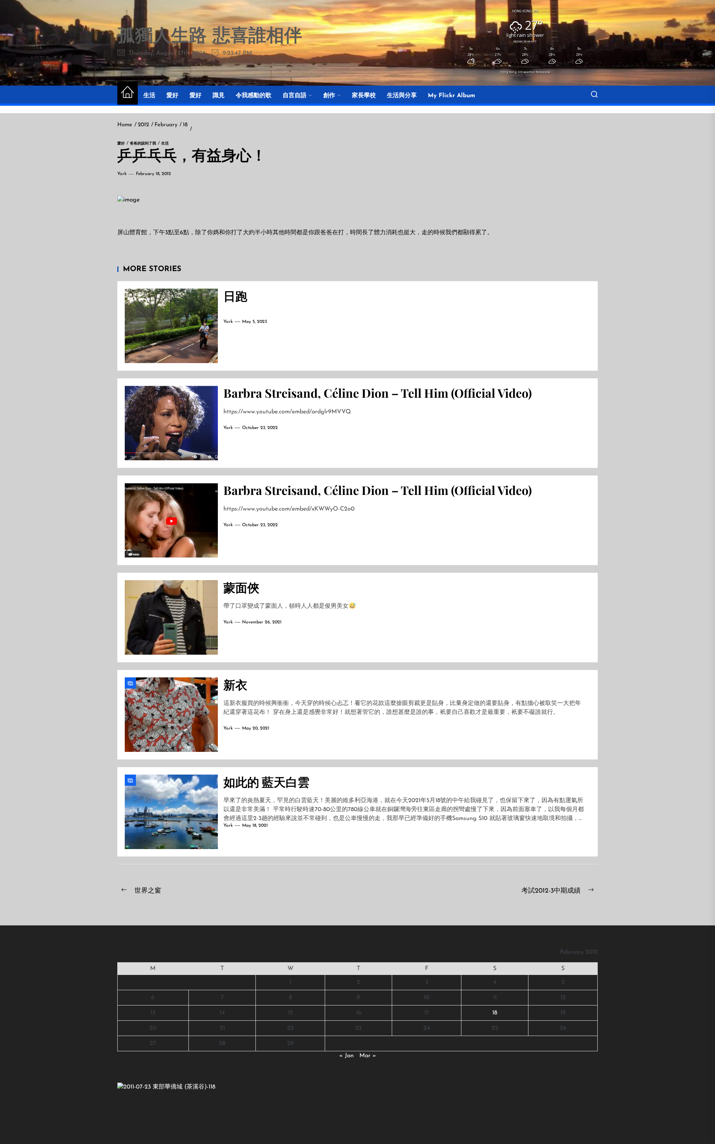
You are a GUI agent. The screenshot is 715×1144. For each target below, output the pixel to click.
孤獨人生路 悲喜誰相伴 (209, 37)
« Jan (346, 1056)
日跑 (235, 295)
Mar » (367, 1056)
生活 (149, 96)
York (122, 174)
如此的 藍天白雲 (266, 781)
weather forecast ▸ (525, 72)
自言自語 (294, 96)
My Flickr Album (451, 96)
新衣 (235, 684)
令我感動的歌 (253, 96)
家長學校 (364, 96)
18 (494, 1013)
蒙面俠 (241, 587)
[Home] (127, 93)
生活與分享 (402, 96)
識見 (219, 96)
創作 (329, 96)
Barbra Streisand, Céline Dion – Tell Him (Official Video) (377, 393)
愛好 (172, 96)
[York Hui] (166, 1087)
